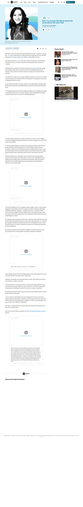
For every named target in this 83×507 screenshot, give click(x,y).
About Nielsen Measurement (49, 435)
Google (34, 68)
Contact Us (76, 435)
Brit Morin (22, 268)
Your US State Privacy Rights (21, 435)
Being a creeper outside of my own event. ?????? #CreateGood (23, 266)
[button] (8, 2)
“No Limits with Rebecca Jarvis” (38, 311)
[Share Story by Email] (49, 30)
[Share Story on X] (46, 30)
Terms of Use (56, 435)
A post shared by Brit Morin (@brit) (19, 133)
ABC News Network (7, 435)
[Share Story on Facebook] (43, 30)
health (14, 57)
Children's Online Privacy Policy (31, 435)
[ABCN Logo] (14, 2)
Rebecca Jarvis (20, 363)
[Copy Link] (51, 30)
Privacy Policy (13, 435)
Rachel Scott (53, 25)
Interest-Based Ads (40, 435)
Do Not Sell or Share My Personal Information (66, 435)
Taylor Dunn (46, 25)
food (22, 57)
